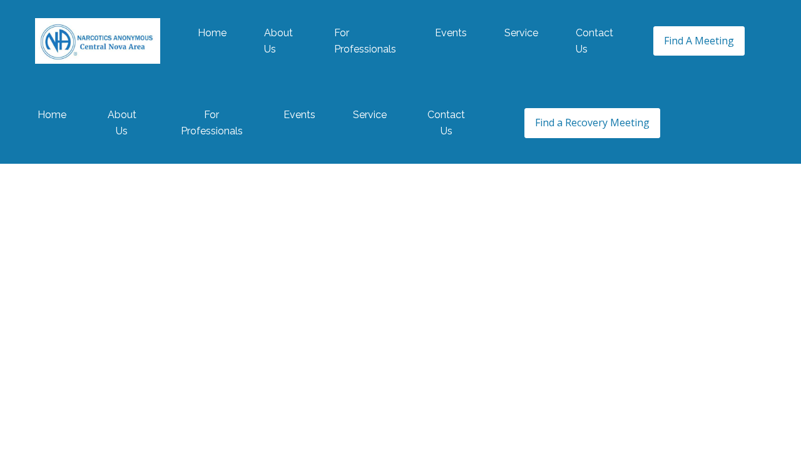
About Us (278, 41)
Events (451, 33)
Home (212, 33)
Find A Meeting (699, 41)
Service (521, 33)
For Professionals (365, 41)
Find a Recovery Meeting (592, 122)
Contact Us (594, 41)
